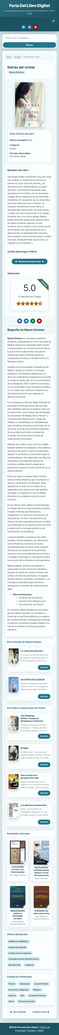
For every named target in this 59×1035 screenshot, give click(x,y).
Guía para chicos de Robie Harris (24, 959)
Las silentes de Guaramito (34, 805)
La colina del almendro (32, 651)
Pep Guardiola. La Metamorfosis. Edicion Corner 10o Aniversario (41, 871)
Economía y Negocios (19, 989)
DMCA (41, 1030)
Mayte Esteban (16, 72)
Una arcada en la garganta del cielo (30, 776)
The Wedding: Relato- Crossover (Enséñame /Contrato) (32, 718)
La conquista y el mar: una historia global (17, 869)
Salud (11, 1001)
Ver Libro (44, 667)
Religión (37, 989)
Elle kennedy (14, 965)
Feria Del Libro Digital (29, 5)
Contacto (31, 1030)
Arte (22, 995)
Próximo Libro (40, 1012)
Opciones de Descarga (29, 261)
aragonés (29, 965)
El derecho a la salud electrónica (41, 912)
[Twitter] (23, 27)
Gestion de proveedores (20, 953)
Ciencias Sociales (26, 1001)
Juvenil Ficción (41, 984)
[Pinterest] (35, 27)
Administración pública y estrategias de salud (17, 915)
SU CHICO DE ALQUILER (33, 679)
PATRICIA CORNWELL (19, 941)
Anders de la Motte (17, 947)
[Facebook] (29, 27)
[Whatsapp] (32, 321)
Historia (12, 995)
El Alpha (25, 748)
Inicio (8, 57)
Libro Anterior (19, 1012)
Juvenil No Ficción (37, 995)
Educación (25, 984)
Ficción (17, 57)
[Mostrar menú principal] (53, 21)
